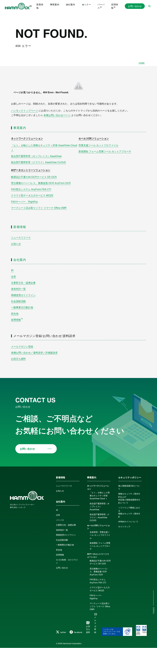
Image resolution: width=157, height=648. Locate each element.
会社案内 (19, 259)
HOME (142, 62)
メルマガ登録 (95, 625)
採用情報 (114, 6)
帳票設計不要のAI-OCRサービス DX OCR (34, 177)
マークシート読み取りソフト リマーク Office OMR (39, 207)
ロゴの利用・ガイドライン (67, 561)
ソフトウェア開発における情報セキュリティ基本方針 (129, 512)
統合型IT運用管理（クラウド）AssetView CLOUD (38, 162)
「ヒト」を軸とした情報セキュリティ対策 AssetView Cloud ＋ (100, 495)
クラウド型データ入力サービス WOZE (32, 195)
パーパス (101, 6)
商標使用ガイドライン (23, 295)
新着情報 (39, 6)
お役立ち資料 (18, 358)
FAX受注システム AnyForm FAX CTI (31, 189)
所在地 (14, 313)
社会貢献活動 (18, 301)
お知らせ (16, 243)
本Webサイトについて (128, 521)
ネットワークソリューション (27, 138)
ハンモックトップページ (24, 110)
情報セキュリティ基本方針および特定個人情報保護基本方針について (129, 498)
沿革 (13, 276)
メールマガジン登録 (22, 346)
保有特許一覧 (18, 289)
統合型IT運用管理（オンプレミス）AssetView (36, 156)
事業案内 (19, 127)
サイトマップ (124, 526)
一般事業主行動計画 (22, 307)
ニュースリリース (21, 237)
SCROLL (154, 610)
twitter (63, 632)
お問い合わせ (135, 6)
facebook (78, 632)
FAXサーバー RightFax (24, 201)
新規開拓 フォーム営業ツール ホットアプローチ (104, 151)
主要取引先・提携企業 (23, 282)
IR (30, 6)
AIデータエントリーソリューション (30, 170)
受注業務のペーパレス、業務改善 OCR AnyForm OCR (41, 183)
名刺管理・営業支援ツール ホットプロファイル (100, 535)
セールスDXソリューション (93, 138)
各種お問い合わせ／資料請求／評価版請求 (34, 352)
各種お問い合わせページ (57, 115)
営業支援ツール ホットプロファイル (98, 145)
